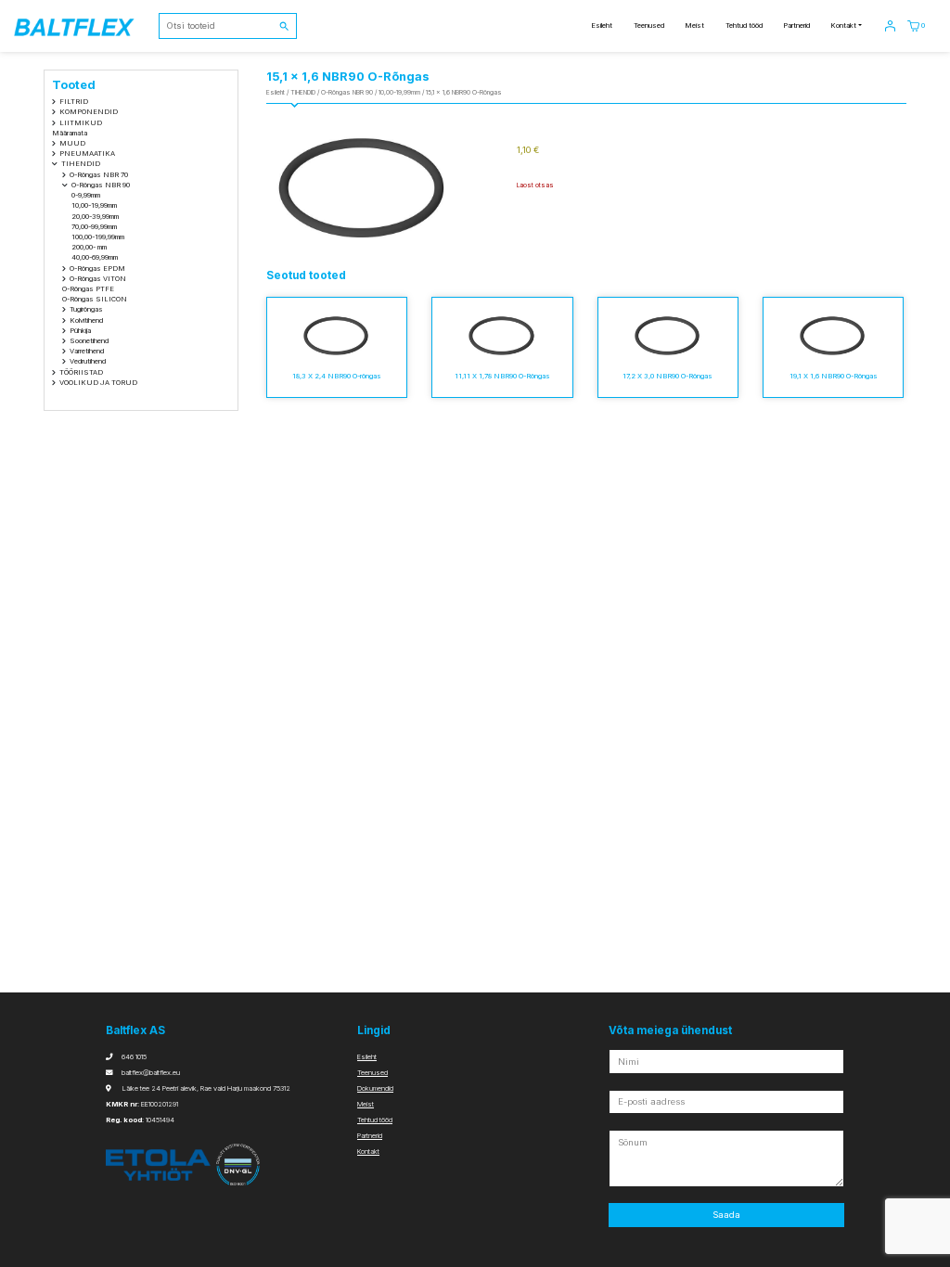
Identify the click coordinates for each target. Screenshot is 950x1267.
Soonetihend (89, 341)
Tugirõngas (86, 309)
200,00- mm (89, 247)
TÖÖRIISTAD (81, 372)
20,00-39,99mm (95, 216)
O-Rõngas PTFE (88, 289)
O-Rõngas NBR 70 (99, 175)
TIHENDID (80, 164)
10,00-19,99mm (94, 205)
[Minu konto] (890, 25)
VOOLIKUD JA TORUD (98, 382)
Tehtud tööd (744, 25)
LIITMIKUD (80, 123)
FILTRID (73, 101)
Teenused (649, 25)
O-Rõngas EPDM (97, 268)
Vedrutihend (88, 361)
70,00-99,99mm (94, 227)
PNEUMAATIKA (87, 153)
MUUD (72, 143)
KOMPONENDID (88, 112)
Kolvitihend (86, 320)
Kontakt (843, 25)
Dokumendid (375, 1088)
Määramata (69, 133)
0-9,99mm (85, 195)
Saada (726, 1214)
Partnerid (796, 25)
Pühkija (80, 330)
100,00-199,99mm (97, 237)
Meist (694, 25)
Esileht (601, 25)
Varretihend (87, 351)
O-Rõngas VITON (98, 279)
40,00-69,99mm (94, 257)
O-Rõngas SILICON (94, 299)
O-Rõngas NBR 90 (100, 185)
